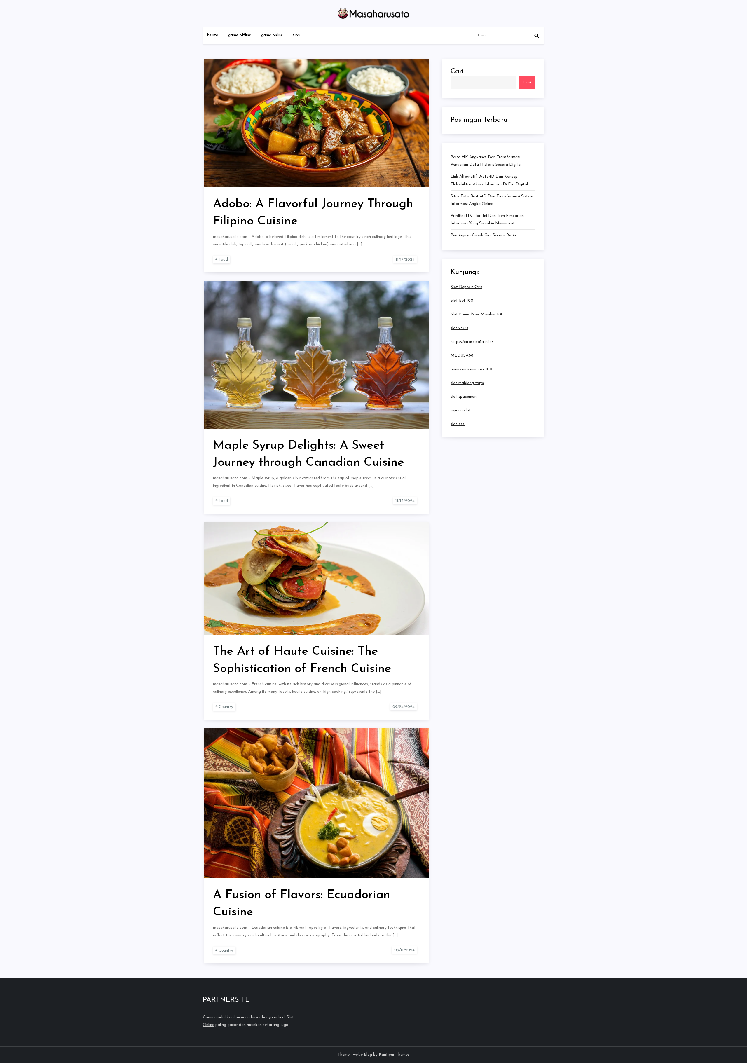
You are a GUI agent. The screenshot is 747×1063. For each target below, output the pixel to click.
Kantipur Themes (394, 1054)
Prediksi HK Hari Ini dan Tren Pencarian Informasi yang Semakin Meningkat (487, 220)
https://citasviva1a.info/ (472, 341)
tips (296, 35)
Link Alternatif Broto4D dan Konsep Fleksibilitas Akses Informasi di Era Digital (489, 180)
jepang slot (461, 410)
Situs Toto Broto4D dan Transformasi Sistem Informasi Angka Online (492, 200)
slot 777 (458, 424)
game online (272, 35)
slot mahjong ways (467, 382)
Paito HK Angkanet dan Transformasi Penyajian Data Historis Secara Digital (486, 161)
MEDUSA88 (462, 355)
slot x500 (459, 328)
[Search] (536, 35)
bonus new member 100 (471, 369)
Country (226, 707)
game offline (239, 35)
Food (223, 259)
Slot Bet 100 (462, 300)
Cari (457, 71)
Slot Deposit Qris (466, 286)
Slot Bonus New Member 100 (477, 314)
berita (212, 35)
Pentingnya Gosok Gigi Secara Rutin (483, 235)
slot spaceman (464, 396)
